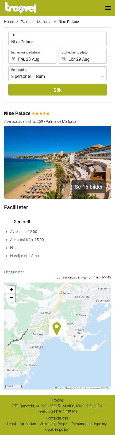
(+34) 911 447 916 (64, 412)
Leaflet (60, 388)
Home (9, 22)
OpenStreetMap (82, 388)
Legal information (21, 424)
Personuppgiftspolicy (89, 424)
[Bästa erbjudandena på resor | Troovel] (20, 8)
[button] (108, 8)
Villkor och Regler (54, 424)
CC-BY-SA (105, 388)
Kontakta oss (57, 418)
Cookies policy (57, 429)
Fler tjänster (14, 272)
